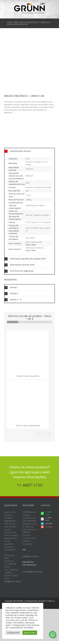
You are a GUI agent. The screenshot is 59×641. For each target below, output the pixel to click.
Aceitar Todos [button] (29, 632)
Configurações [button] (13, 632)
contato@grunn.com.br (32, 571)
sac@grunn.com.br (30, 556)
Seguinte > (43, 434)
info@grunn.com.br (12, 581)
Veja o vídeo (31, 244)
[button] (29, 151)
